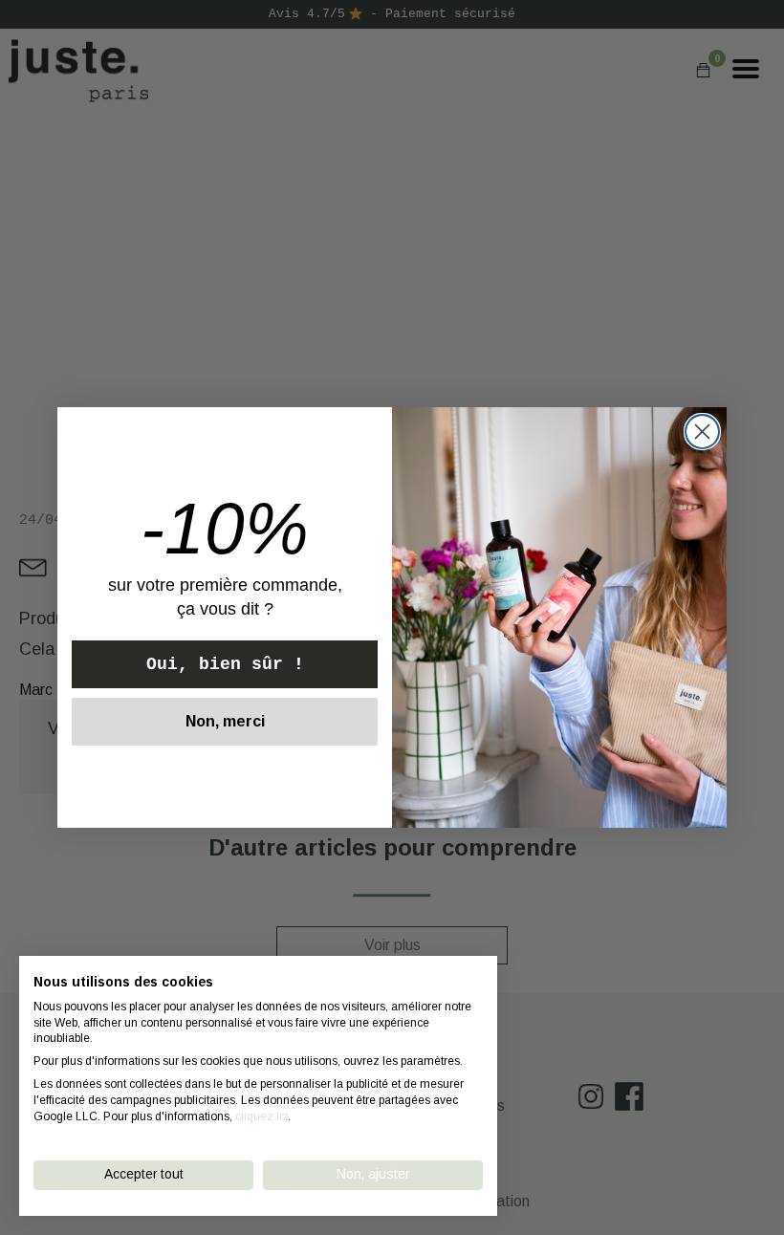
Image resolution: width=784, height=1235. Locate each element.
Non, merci (225, 721)
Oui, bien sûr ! (225, 664)
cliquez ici (261, 1116)
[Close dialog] (702, 431)
